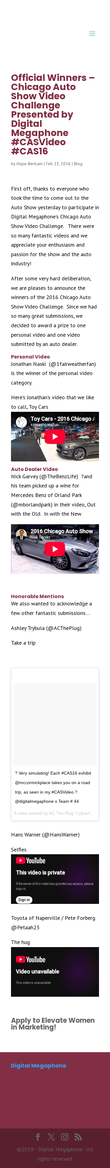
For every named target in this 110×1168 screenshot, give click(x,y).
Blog (78, 163)
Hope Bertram (29, 163)
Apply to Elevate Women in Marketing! (53, 1024)
